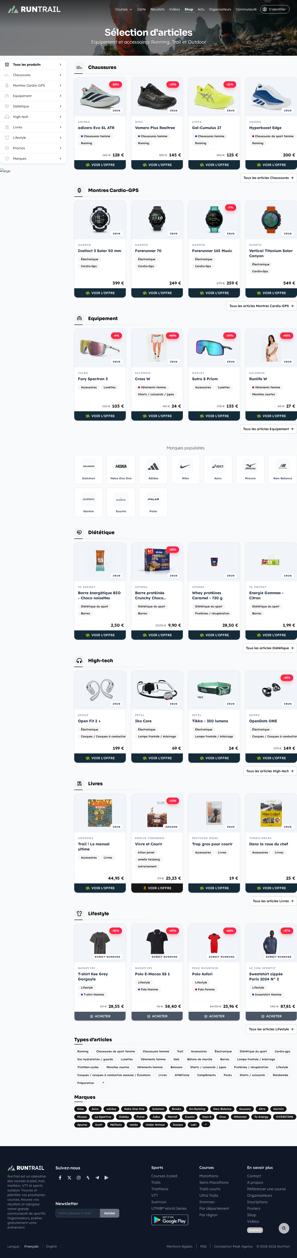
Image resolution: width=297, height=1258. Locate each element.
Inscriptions (257, 1202)
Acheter (102, 1016)
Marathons (208, 1176)
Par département (214, 1208)
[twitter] (69, 1177)
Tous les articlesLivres (271, 901)
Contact (254, 1176)
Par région (208, 1215)
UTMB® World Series (169, 1208)
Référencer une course (266, 1189)
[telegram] (97, 1177)
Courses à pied (164, 1176)
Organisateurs (220, 9)
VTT (154, 1195)
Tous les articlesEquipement (266, 429)
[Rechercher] (284, 1228)
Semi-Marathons (214, 1182)
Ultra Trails (208, 1195)
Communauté (246, 9)
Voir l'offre (103, 165)
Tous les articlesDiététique (267, 648)
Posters (253, 1208)
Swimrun (158, 1202)
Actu (201, 9)
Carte (141, 9)
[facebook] (60, 1177)
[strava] (88, 1177)
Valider (109, 1213)
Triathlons (159, 1189)
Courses (121, 9)
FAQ (203, 1246)
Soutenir (255, 1230)
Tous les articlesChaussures (266, 178)
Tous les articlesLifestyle (269, 1029)
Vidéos (174, 9)
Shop (189, 9)
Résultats (157, 9)
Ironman (207, 1202)
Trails (156, 1182)
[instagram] (78, 1177)
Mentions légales (180, 1246)
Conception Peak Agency (233, 1246)
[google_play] (106, 1177)
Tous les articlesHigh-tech (267, 771)
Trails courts (209, 1189)
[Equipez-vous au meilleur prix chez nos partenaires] (33, 171)
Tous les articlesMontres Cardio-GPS (259, 306)
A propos (255, 1182)
